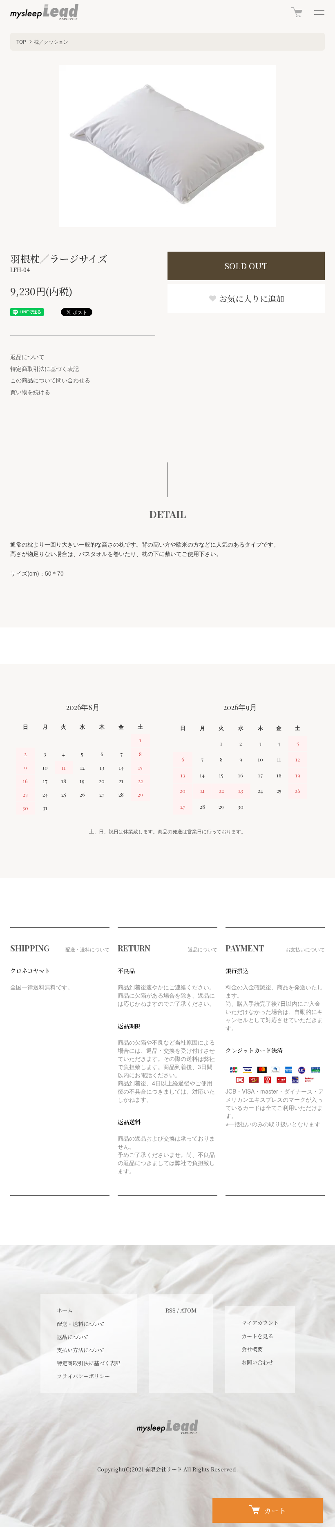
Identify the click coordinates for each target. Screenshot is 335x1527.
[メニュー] (318, 12)
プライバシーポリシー (83, 1376)
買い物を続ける (30, 392)
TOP (21, 41)
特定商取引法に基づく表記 (44, 368)
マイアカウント (260, 1322)
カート (275, 1510)
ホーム (65, 1310)
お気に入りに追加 (250, 298)
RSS (170, 1310)
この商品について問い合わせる (50, 380)
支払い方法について (81, 1350)
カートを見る (257, 1336)
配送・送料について (81, 1324)
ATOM (188, 1310)
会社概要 (252, 1349)
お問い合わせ (257, 1362)
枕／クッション (51, 41)
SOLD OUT (246, 266)
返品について (27, 357)
